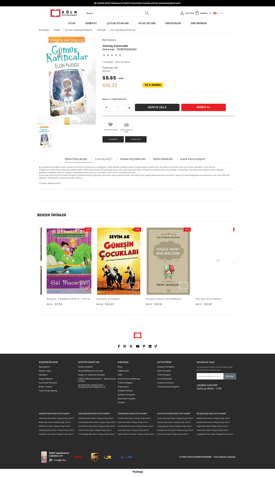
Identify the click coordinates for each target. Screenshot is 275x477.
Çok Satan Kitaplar (48, 383)
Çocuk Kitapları (164, 379)
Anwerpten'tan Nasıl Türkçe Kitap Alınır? (215, 434)
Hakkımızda (123, 371)
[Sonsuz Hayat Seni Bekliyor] (127, 261)
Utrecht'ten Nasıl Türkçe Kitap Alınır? (95, 430)
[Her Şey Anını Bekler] (177, 261)
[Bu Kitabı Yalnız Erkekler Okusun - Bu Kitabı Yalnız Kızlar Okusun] (227, 261)
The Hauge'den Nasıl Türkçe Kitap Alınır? (96, 434)
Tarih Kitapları (164, 375)
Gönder (230, 376)
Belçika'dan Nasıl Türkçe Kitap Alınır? (213, 418)
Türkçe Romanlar (165, 383)
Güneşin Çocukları (67, 299)
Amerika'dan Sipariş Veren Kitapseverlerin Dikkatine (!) (92, 386)
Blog (120, 367)
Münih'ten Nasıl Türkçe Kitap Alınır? (55, 426)
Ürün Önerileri (163, 159)
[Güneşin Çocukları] (78, 261)
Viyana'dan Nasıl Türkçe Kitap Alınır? (174, 422)
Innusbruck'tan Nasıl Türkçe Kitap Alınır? (175, 430)
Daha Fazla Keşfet (192, 159)
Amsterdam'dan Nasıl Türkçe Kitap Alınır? (97, 422)
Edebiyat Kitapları (165, 367)
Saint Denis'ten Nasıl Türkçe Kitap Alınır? (136, 434)
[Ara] (147, 13)
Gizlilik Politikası (125, 391)
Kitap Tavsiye (45, 387)
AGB (120, 375)
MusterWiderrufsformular (90, 371)
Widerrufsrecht (85, 367)
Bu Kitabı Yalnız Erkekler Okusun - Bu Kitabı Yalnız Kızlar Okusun (227, 299)
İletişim (121, 402)
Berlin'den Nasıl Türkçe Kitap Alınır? (55, 422)
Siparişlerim (44, 367)
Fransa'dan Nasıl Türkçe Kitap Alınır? (134, 418)
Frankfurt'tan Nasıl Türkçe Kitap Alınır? (56, 434)
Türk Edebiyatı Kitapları (168, 387)
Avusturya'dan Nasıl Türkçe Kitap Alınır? (175, 418)
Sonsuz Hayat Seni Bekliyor (123, 299)
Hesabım (43, 375)
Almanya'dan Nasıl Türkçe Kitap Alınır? (56, 418)
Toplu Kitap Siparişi (48, 391)
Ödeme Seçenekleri (132, 159)
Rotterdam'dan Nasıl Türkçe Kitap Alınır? (96, 426)
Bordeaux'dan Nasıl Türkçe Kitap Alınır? (135, 426)
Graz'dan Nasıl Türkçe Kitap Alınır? (173, 434)
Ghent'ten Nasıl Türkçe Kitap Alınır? (213, 430)
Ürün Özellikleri (76, 159)
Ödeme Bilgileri (125, 383)
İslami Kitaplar (164, 371)
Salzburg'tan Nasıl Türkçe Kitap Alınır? (174, 426)
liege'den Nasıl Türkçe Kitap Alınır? (212, 426)
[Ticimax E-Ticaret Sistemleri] (137, 472)
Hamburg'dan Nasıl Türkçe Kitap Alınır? (56, 430)
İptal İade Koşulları (126, 399)
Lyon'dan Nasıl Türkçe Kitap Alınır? (133, 430)
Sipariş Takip (45, 371)
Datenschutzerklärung (129, 379)
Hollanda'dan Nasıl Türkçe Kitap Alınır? (96, 418)
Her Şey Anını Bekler (168, 299)
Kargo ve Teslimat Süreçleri (91, 375)
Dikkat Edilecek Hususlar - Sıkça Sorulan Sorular (97, 380)
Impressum (123, 387)
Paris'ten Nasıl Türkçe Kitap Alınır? (133, 422)
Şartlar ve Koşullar (126, 395)
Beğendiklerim (46, 379)
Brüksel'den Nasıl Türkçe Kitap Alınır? (213, 422)
